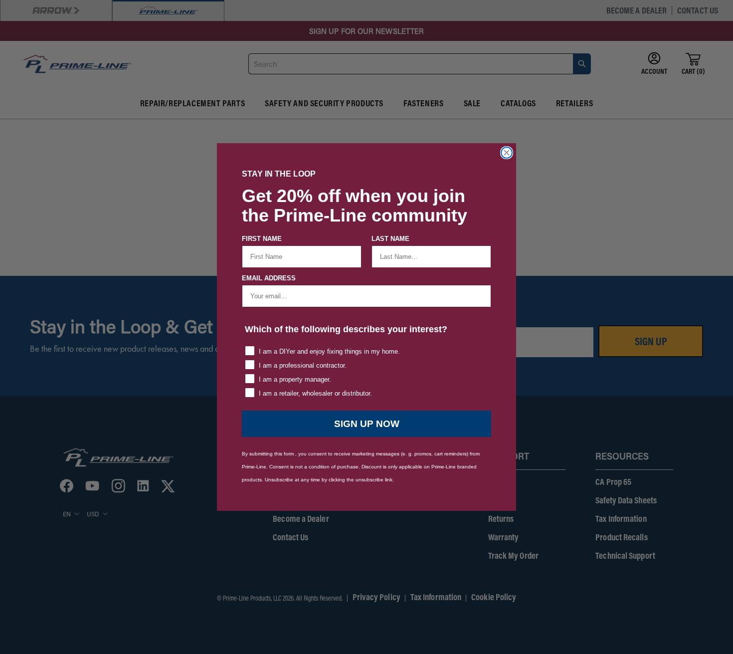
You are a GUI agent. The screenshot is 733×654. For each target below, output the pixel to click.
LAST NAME (390, 238)
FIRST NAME (262, 238)
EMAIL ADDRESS (269, 278)
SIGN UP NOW (366, 424)
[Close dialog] (506, 152)
